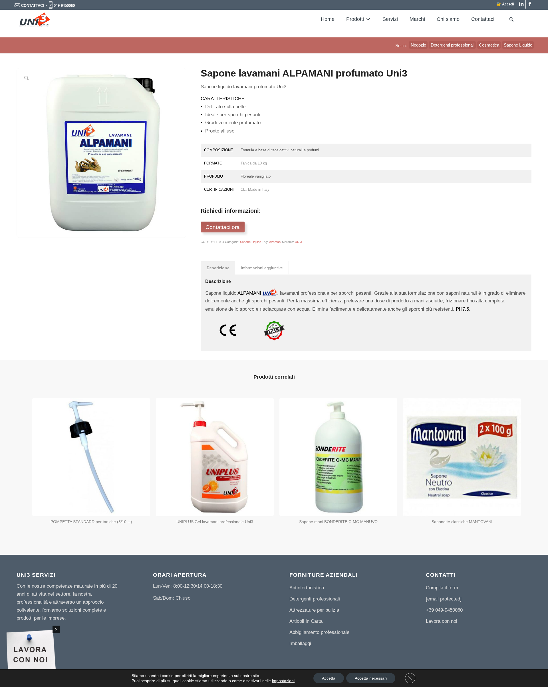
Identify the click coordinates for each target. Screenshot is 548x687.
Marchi (417, 19)
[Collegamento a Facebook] (530, 4)
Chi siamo (448, 19)
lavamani (275, 242)
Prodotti (355, 19)
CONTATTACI (32, 5)
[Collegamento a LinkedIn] (521, 4)
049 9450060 (64, 5)
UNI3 (298, 242)
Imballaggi (300, 643)
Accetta (328, 678)
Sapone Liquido (250, 242)
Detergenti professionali (314, 599)
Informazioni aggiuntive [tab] (262, 268)
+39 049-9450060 (444, 610)
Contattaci (482, 19)
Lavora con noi (441, 621)
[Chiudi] (56, 629)
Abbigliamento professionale (319, 632)
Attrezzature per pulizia (314, 610)
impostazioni (283, 680)
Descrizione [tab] (218, 268)
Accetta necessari (371, 678)
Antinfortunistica (306, 587)
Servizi (390, 19)
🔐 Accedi (505, 4)
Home (328, 19)
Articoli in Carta (306, 621)
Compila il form (442, 587)
